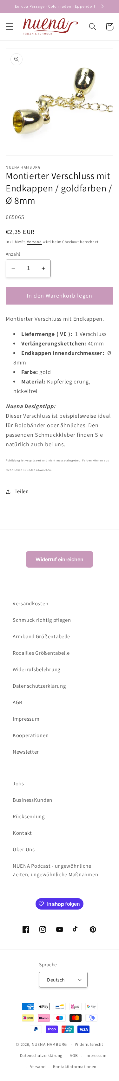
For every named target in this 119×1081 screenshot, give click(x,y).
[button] (9, 26)
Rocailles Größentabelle (41, 652)
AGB (18, 702)
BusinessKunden (32, 799)
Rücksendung (29, 816)
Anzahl (13, 254)
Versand (34, 241)
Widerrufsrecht (89, 1044)
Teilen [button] (22, 491)
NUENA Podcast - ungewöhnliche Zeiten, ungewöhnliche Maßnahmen (55, 870)
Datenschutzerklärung (39, 685)
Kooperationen (31, 735)
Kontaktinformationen (74, 1066)
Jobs (18, 783)
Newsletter (26, 751)
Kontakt (22, 832)
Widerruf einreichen (59, 559)
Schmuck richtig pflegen (42, 619)
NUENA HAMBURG (49, 1044)
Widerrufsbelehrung (36, 669)
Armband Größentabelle (41, 636)
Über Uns (24, 849)
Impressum (26, 718)
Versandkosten (30, 603)
